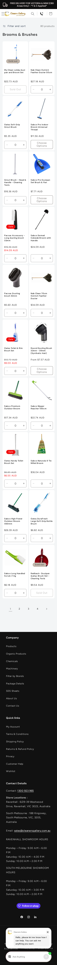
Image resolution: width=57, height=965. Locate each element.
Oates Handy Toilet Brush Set (13, 462)
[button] (32, 13)
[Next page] (46, 608)
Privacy (10, 756)
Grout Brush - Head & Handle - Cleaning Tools (15, 182)
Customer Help (14, 763)
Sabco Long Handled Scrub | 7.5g (14, 574)
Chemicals (12, 661)
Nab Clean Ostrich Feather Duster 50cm (41, 71)
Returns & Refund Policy (20, 749)
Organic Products (16, 653)
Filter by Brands (15, 676)
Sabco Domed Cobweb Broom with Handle (41, 238)
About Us (11, 698)
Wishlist (10, 771)
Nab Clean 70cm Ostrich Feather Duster (39, 296)
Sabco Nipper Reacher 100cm (39, 407)
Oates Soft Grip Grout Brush (12, 125)
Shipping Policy (15, 741)
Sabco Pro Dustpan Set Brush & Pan (40, 181)
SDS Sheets (12, 690)
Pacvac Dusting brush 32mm (12, 294)
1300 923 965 (25, 790)
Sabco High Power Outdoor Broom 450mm (13, 521)
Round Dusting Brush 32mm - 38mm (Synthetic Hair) (41, 350)
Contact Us (12, 705)
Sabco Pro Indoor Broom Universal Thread (39, 127)
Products (11, 646)
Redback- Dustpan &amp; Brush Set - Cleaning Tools (40, 576)
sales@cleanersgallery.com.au (32, 830)
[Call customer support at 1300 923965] (41, 13)
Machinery (12, 668)
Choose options (42, 144)
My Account (13, 726)
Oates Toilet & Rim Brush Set (13, 349)
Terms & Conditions (17, 734)
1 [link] (10, 608)
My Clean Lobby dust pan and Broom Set (14, 71)
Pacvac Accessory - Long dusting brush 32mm (14, 238)
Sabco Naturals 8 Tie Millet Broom (41, 462)
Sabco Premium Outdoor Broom (12, 407)
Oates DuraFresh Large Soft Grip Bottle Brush (42, 521)
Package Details (15, 683)
